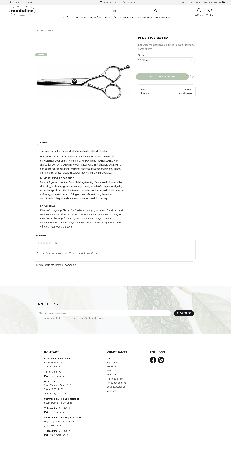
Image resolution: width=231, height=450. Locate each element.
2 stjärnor (41, 243)
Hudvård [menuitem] (95, 17)
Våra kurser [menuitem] (112, 391)
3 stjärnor (44, 243)
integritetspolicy (95, 318)
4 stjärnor (46, 243)
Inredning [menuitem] (81, 17)
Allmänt (45, 142)
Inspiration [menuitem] (163, 17)
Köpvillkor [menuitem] (112, 370)
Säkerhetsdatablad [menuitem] (116, 386)
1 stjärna (38, 243)
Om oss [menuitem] (111, 358)
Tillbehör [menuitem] (111, 17)
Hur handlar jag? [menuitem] (115, 378)
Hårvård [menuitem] (66, 17)
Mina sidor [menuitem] (112, 366)
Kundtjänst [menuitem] (112, 374)
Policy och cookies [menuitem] (116, 383)
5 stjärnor (49, 243)
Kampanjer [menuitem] (127, 17)
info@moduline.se (109, 2)
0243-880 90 (131, 2)
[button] (210, 10)
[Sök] (155, 11)
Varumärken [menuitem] (145, 17)
